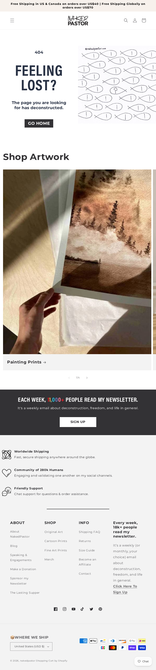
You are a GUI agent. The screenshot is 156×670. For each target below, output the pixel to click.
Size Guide (87, 550)
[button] (12, 20)
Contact (85, 573)
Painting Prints (24, 362)
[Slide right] (86, 377)
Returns (85, 541)
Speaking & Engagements (21, 557)
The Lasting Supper (25, 592)
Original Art (53, 532)
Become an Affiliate (87, 562)
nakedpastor (27, 660)
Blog (13, 546)
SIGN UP (78, 422)
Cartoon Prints (55, 541)
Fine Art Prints (55, 550)
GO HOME (39, 123)
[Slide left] (69, 377)
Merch (49, 559)
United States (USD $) (29, 646)
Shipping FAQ (89, 532)
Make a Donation (23, 569)
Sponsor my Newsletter (19, 580)
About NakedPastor (20, 534)
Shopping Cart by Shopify (51, 660)
